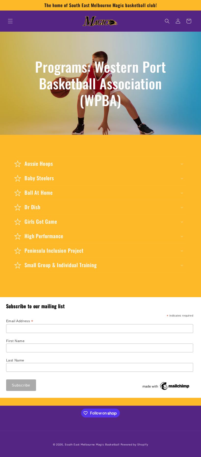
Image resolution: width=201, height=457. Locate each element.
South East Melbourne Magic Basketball (92, 444)
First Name (15, 341)
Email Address (19, 321)
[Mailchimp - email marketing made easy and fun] (166, 390)
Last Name (15, 360)
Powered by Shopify (134, 444)
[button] (10, 21)
